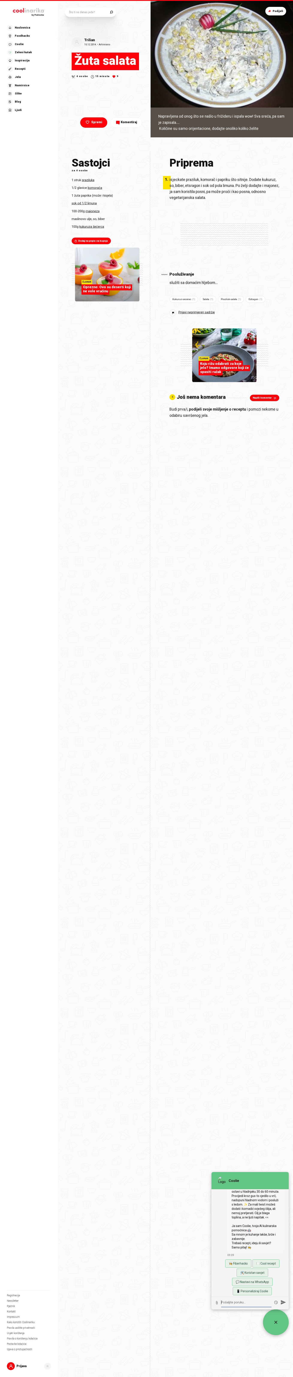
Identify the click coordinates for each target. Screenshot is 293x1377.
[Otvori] (47, 1366)
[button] (28, 69)
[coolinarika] (29, 11)
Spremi (96, 122)
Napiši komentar (262, 397)
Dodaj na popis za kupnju (93, 241)
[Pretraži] (111, 12)
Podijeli (278, 11)
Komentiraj (129, 122)
